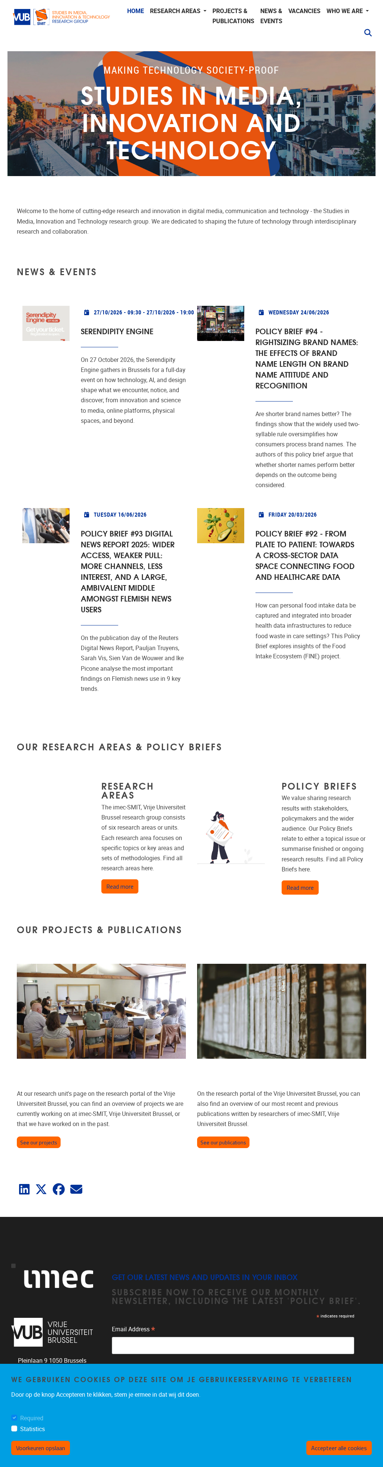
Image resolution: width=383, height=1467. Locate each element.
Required (31, 1418)
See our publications (223, 1142)
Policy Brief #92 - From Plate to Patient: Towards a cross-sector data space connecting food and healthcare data (305, 554)
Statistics (32, 1429)
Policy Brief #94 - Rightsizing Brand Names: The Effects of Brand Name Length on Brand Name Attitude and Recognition (306, 358)
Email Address (133, 1330)
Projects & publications (233, 16)
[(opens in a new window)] (24, 1191)
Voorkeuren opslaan (40, 1447)
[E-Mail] (76, 1191)
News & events (271, 16)
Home (135, 11)
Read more (122, 886)
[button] (365, 33)
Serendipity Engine (117, 330)
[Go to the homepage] (61, 22)
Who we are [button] (345, 11)
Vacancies (304, 11)
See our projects (38, 1142)
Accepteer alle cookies (339, 1447)
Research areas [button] (176, 11)
